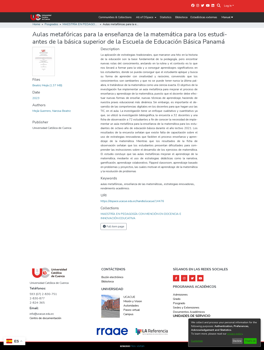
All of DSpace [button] (144, 17)
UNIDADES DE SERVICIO (191, 316)
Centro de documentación (45, 318)
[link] (47, 85)
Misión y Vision (132, 301)
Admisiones (180, 295)
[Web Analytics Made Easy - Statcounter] (125, 346)
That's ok (250, 341)
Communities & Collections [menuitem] (115, 17)
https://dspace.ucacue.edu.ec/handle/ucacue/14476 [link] (132, 201)
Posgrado (179, 303)
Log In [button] (228, 6)
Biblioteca (181, 17)
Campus (128, 314)
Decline (237, 341)
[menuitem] (145, 17)
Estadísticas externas (203, 17)
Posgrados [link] (51, 24)
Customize (197, 341)
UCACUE (129, 297)
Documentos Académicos (189, 312)
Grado (176, 299)
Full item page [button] (115, 226)
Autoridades (131, 306)
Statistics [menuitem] (166, 17)
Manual (226, 17)
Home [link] (36, 24)
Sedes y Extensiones (186, 308)
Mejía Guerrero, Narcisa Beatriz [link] (51, 111)
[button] (219, 6)
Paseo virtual (131, 310)
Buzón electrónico (112, 277)
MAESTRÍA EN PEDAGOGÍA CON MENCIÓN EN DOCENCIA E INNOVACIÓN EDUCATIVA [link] (80, 24)
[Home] (41, 17)
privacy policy (234, 333)
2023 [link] (36, 98)
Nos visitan (137, 346)
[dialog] (224, 332)
